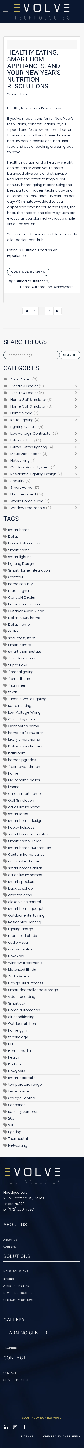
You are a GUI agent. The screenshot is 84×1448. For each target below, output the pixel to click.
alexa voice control (24, 901)
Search (70, 355)
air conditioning (21, 1016)
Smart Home (18, 94)
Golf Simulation (21, 800)
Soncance (17, 1104)
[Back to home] (42, 11)
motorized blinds (22, 935)
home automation (24, 604)
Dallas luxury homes (25, 746)
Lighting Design (21, 563)
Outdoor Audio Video (26, 610)
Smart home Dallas (24, 840)
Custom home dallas (26, 854)
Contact (10, 1373)
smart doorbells (21, 1077)
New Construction (18, 1293)
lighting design (20, 928)
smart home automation (29, 847)
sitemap (27, 1436)
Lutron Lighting (22, 440)
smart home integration (28, 834)
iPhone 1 (14, 786)
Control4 (15, 577)
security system (21, 637)
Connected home (23, 725)
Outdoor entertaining (26, 915)
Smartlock (16, 1003)
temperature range (25, 1084)
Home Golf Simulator (28, 399)
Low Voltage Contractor (31, 433)
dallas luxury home (24, 807)
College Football (22, 1098)
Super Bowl (17, 665)
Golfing (14, 631)
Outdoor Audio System (30, 467)
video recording (21, 996)
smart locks (18, 813)
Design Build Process (25, 982)
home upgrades (22, 759)
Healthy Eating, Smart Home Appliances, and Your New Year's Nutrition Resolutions (34, 69)
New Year (16, 955)
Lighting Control (23, 426)
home (13, 773)
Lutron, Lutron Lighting (28, 446)
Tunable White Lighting (27, 698)
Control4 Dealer (24, 386)
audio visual (18, 942)
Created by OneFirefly (61, 1436)
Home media (19, 1050)
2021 (11, 1118)
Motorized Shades (26, 453)
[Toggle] (77, 386)
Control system (21, 719)
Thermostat (18, 1138)
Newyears (65, 286)
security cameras (23, 1111)
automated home (23, 861)
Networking (20, 460)
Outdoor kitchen (22, 1023)
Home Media (21, 413)
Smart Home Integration (29, 570)
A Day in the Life (16, 1286)
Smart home (19, 550)
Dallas (13, 536)
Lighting (14, 1131)
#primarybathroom (25, 766)
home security (20, 583)
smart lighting (20, 556)
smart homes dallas (25, 867)
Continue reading (28, 271)
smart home (19, 529)
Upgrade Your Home (19, 1300)
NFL (11, 1043)
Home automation (24, 1010)
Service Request (16, 1380)
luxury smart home (24, 739)
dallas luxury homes (25, 874)
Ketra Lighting (22, 419)
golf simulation (20, 949)
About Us (11, 1240)
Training (10, 1348)
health (25, 281)
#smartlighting (21, 671)
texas (13, 692)
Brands (9, 1279)
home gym (17, 1030)
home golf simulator (25, 732)
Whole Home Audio (26, 501)
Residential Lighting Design (33, 473)
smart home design (25, 820)
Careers (10, 1247)
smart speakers (21, 881)
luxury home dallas (24, 780)
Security (17, 480)
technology (18, 1037)
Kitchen (41, 281)
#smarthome (20, 678)
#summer (16, 685)
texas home (18, 1091)
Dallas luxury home (24, 617)
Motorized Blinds (22, 969)
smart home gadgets (27, 908)
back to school (21, 888)
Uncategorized (23, 494)
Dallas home (19, 624)
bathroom (17, 752)
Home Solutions (16, 1272)
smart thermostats (24, 651)
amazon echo (20, 895)
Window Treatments (27, 507)
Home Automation (36, 286)
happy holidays (21, 827)
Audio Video (20, 379)
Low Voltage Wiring (24, 712)
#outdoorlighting (22, 658)
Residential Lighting (24, 922)
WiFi (11, 1125)
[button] (6, 11)
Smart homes (20, 644)
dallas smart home (24, 793)
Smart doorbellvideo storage (33, 989)
